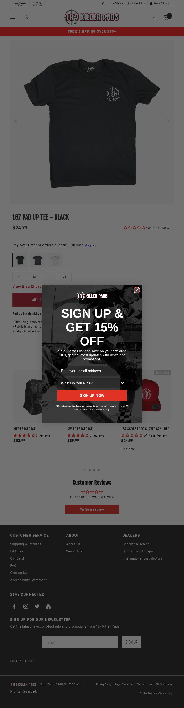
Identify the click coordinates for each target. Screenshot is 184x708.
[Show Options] (122, 383)
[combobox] (90, 383)
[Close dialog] (137, 290)
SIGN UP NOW (92, 395)
